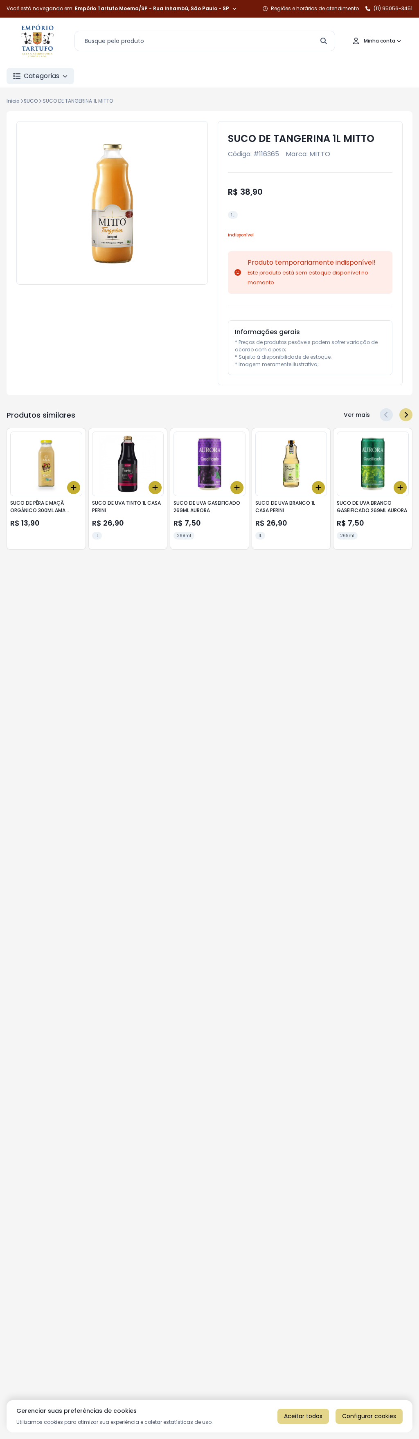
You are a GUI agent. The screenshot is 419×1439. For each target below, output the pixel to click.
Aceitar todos (303, 1416)
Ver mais (357, 415)
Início (13, 100)
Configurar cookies (369, 1416)
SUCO (31, 100)
